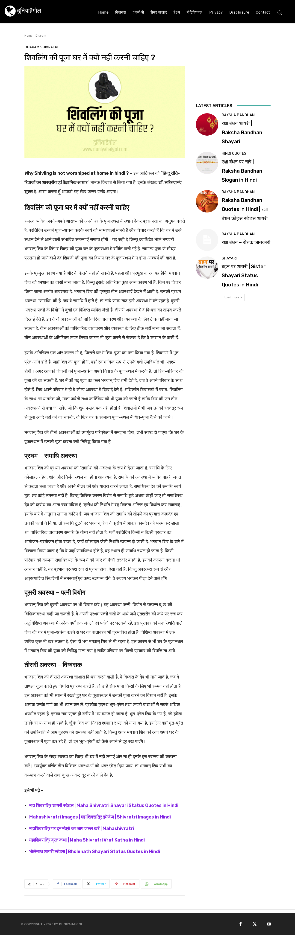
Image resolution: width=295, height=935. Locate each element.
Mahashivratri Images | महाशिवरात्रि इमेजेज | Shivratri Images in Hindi (100, 817)
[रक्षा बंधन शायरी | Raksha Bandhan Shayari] (207, 124)
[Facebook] (240, 924)
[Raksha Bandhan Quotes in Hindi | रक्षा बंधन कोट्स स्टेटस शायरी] (207, 201)
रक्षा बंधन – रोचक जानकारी (246, 242)
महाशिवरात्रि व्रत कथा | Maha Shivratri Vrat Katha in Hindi (87, 840)
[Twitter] (254, 924)
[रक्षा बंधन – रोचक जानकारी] (207, 240)
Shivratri (49, 47)
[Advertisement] (233, 73)
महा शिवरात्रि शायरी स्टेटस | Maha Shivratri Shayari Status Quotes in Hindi (103, 805)
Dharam (40, 36)
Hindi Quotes (234, 153)
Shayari (229, 258)
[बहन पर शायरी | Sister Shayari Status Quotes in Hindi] (207, 267)
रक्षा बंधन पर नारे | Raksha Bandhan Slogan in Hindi (242, 171)
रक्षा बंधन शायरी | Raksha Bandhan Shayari (242, 132)
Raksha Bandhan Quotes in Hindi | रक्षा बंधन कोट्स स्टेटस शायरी (245, 209)
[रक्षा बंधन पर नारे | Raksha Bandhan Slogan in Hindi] (207, 163)
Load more (231, 297)
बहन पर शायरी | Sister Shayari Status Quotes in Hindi (244, 275)
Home (28, 36)
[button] (279, 12)
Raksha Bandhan (238, 115)
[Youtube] (269, 924)
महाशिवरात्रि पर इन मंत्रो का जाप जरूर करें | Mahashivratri (81, 828)
